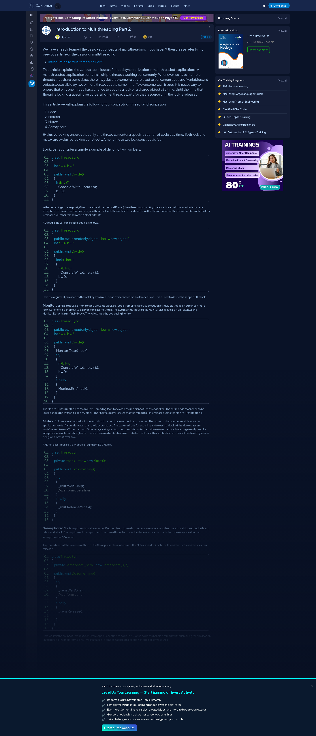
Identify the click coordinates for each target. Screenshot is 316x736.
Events (175, 5)
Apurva (66, 37)
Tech (103, 5)
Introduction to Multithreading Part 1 (76, 62)
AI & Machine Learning (235, 86)
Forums (139, 5)
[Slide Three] (133, 18)
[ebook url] (231, 67)
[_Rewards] (32, 69)
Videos (125, 5)
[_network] (32, 55)
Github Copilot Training (237, 117)
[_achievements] (32, 49)
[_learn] (32, 42)
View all (282, 18)
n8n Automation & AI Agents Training (244, 132)
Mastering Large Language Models (243, 93)
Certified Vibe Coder (235, 109)
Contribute (279, 5)
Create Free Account (119, 728)
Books (162, 5)
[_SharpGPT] (32, 75)
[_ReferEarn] (32, 62)
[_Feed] (32, 22)
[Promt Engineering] (252, 165)
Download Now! (258, 49)
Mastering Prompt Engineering (241, 101)
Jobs (151, 5)
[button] (131, 37)
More (187, 6)
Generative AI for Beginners (239, 124)
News (113, 5)
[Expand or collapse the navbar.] (32, 15)
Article (206, 37)
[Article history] (85, 37)
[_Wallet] (32, 36)
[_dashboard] (32, 29)
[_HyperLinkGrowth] (31, 83)
